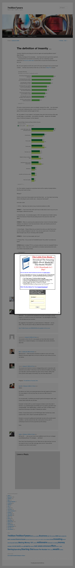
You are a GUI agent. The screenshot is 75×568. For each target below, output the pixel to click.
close (59, 312)
